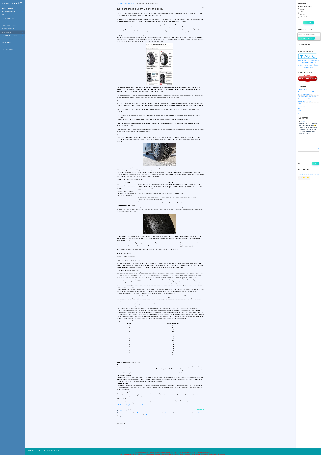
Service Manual (302, 89)
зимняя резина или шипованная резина (130, 414)
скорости (147, 414)
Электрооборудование (305, 101)
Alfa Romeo (301, 106)
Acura (299, 103)
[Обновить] (318, 149)
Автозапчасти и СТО (12, 3)
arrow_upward (317, 451)
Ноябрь (129, 3)
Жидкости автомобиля (305, 94)
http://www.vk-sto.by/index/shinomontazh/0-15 (130, 405)
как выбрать (197, 412)
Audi (299, 108)
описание (122, 412)
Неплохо (302, 14)
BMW (299, 110)
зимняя (146, 412)
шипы (156, 412)
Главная (119, 3)
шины (160, 412)
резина (141, 412)
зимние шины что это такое (183, 412)
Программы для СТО (304, 99)
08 (133, 3)
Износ (151, 412)
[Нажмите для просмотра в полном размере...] (160, 85)
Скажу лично (303, 17)
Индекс (165, 412)
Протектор (129, 412)
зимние (170, 412)
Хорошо (302, 11)
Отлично (302, 9)
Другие (121, 410)
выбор (136, 412)
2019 (124, 3)
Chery (299, 113)
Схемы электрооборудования (307, 96)
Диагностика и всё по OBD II (306, 92)
